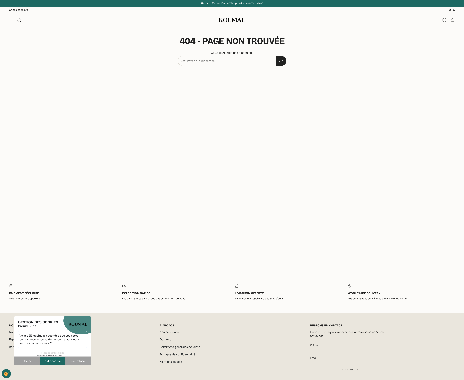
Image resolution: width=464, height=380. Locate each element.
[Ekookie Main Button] (6, 373)
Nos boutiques (169, 332)
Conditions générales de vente (180, 347)
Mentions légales (171, 362)
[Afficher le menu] (10, 20)
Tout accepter (52, 361)
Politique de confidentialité (177, 354)
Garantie (165, 339)
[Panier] (453, 20)
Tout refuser (78, 361)
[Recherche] (281, 61)
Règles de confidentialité (52, 353)
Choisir (27, 361)
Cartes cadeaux (18, 9)
